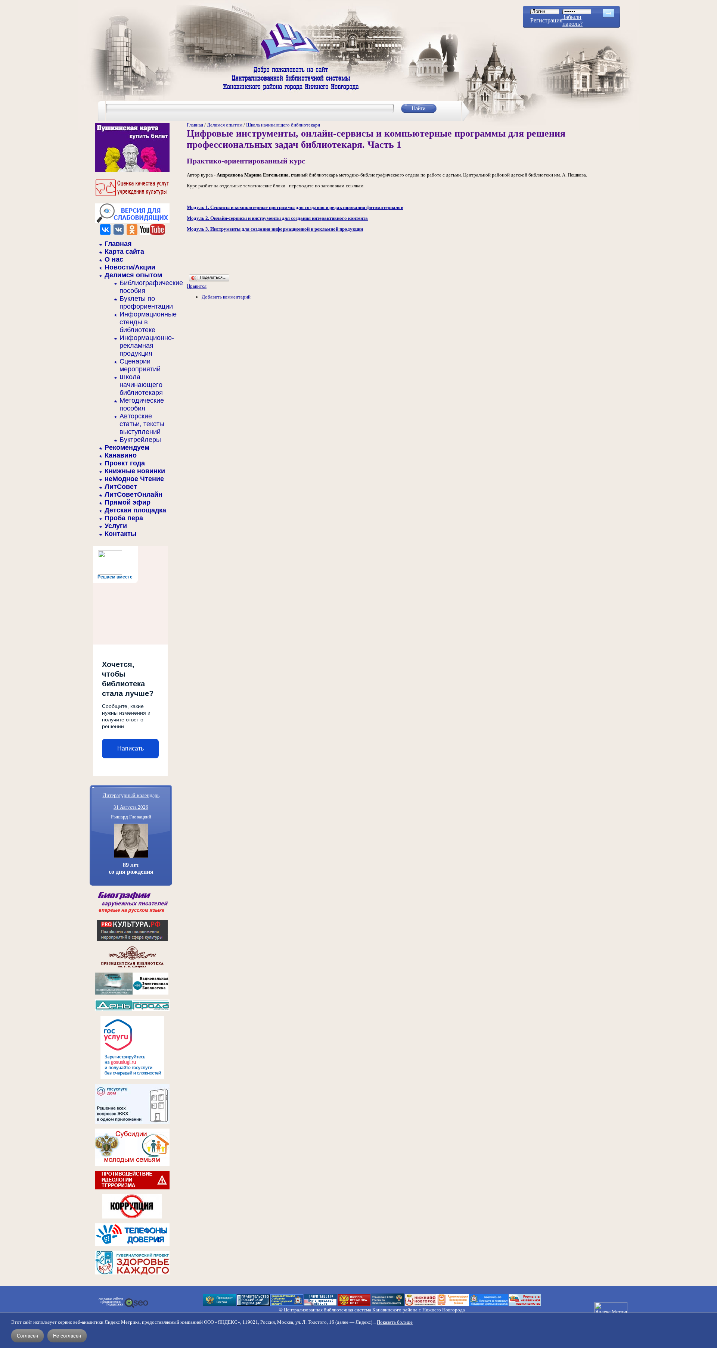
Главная (118, 243)
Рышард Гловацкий (131, 817)
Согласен (27, 1336)
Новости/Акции (130, 267)
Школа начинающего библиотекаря (141, 384)
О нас (114, 259)
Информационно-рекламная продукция (147, 345)
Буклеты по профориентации (146, 302)
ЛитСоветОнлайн (133, 494)
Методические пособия (142, 404)
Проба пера (124, 518)
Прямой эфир (127, 502)
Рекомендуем (127, 447)
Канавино (121, 455)
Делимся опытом (133, 275)
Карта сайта (124, 251)
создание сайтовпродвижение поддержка (111, 1301)
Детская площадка (135, 510)
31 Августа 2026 (131, 807)
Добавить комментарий (226, 297)
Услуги (116, 526)
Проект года (125, 463)
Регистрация (546, 20)
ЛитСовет (121, 486)
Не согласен (67, 1336)
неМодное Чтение (134, 479)
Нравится (197, 286)
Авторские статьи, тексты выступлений (142, 424)
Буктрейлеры (140, 439)
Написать (130, 748)
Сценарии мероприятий (140, 365)
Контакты (120, 533)
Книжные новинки (135, 471)
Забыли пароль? (572, 20)
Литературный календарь (131, 795)
